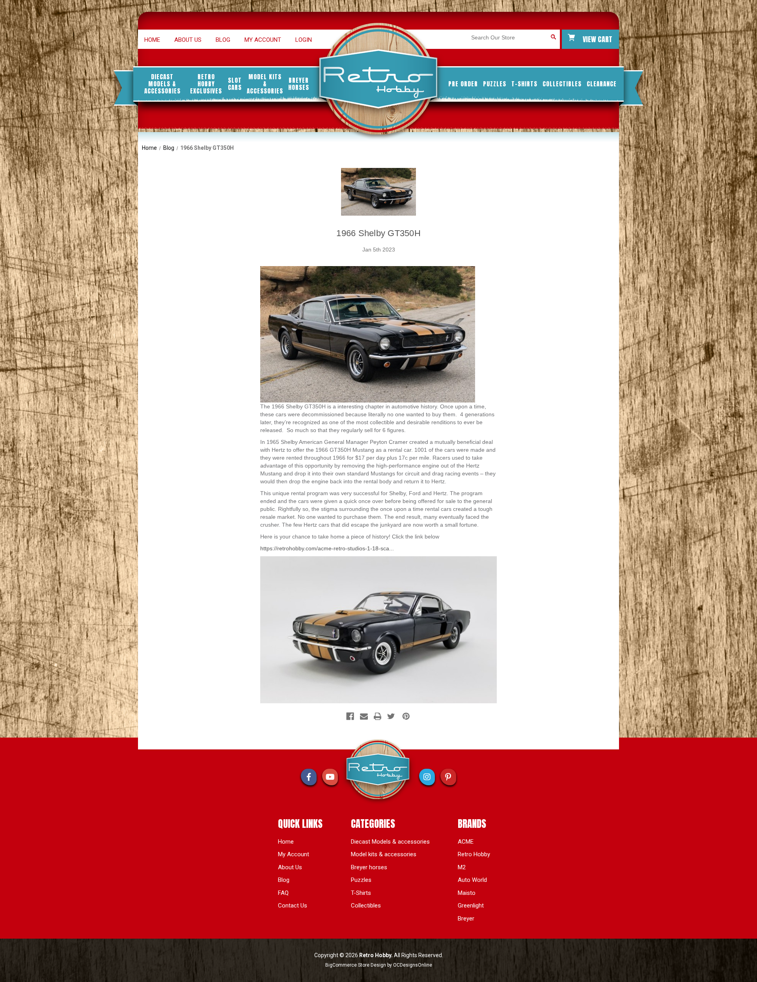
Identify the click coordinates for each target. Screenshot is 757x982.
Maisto (466, 892)
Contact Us (292, 905)
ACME (466, 841)
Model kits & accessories (265, 84)
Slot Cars (235, 84)
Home (152, 39)
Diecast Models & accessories (162, 84)
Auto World (472, 879)
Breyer (466, 918)
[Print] (378, 716)
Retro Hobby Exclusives (206, 84)
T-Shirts (524, 84)
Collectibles (562, 84)
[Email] (364, 716)
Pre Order (463, 84)
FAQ (283, 892)
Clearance (602, 84)
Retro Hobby (474, 854)
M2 (462, 867)
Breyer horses (298, 84)
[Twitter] (391, 716)
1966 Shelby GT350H (378, 233)
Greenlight (471, 905)
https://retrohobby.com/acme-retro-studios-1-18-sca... (327, 548)
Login (303, 39)
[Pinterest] (406, 716)
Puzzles (494, 84)
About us (187, 39)
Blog (223, 39)
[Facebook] (350, 716)
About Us (290, 867)
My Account (262, 39)
